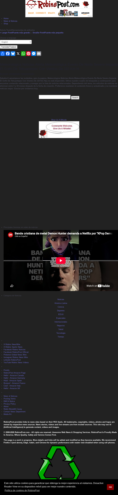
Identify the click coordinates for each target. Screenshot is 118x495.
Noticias (60, 299)
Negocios (61, 325)
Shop (6, 24)
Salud (60, 329)
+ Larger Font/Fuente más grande (15, 33)
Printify (6, 370)
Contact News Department (14, 412)
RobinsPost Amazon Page (14, 373)
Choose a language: (8, 38)
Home (6, 18)
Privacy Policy (10, 404)
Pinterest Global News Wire (15, 355)
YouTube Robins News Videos (16, 362)
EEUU (60, 314)
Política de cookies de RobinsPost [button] (22, 490)
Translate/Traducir (8, 47)
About (6, 406)
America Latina (61, 303)
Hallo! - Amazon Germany (14, 378)
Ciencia (61, 307)
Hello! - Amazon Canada (14, 375)
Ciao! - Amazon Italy (12, 386)
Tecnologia (60, 333)
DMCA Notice (9, 401)
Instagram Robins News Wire (16, 357)
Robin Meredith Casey (13, 409)
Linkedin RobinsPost (12, 360)
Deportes (61, 311)
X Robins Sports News (13, 347)
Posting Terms (10, 399)
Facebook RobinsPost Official (16, 352)
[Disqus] (59, 182)
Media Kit (8, 414)
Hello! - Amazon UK (12, 388)
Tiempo (61, 337)
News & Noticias (10, 21)
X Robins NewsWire (12, 344)
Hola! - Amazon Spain (13, 381)
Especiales (60, 318)
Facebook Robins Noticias (14, 349)
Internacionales (61, 322)
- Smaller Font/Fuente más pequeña (47, 33)
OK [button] (110, 487)
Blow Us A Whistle (59, 120)
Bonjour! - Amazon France (14, 383)
